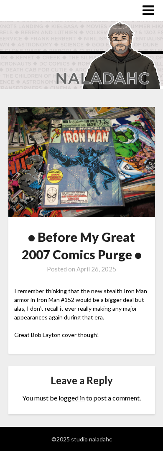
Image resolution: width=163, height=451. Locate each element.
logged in (72, 398)
